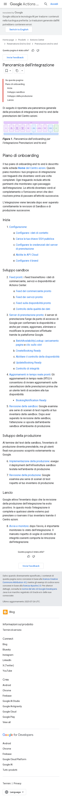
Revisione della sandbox (23, 406)
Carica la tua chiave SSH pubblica (35, 238)
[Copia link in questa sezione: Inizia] (13, 220)
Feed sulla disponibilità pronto (33, 303)
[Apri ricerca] (46, 4)
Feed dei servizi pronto (29, 297)
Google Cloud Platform (14, 759)
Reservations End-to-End (18, 44)
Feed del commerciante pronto (33, 291)
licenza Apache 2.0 (32, 585)
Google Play (9, 717)
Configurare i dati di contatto (32, 232)
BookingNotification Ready (31, 400)
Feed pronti (15, 277)
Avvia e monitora (18, 526)
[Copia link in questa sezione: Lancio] (16, 493)
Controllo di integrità (27, 368)
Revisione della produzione (25, 475)
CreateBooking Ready (28, 350)
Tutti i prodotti (10, 770)
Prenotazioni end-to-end (46, 44)
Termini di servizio (12, 630)
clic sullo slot (34, 344)
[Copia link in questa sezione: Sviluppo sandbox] (32, 271)
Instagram (8, 655)
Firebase (7, 695)
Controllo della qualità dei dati (33, 309)
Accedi (54, 4)
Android (7, 685)
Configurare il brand (27, 260)
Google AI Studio (11, 701)
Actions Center (32, 4)
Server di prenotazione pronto (26, 315)
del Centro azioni (31, 168)
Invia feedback (15, 57)
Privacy (17, 783)
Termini (7, 783)
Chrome (7, 690)
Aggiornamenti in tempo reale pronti (29, 374)
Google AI (8, 764)
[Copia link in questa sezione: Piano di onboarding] (42, 156)
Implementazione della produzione (29, 461)
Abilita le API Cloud (27, 254)
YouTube (7, 670)
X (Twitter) (8, 665)
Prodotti (22, 40)
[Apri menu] (5, 4)
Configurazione (18, 226)
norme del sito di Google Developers (39, 589)
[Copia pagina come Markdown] (17, 70)
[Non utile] (37, 50)
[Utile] (32, 50)
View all (7, 722)
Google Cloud (9, 711)
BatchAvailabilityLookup (29, 340)
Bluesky (7, 649)
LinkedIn (7, 660)
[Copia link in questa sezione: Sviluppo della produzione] (44, 436)
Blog (5, 644)
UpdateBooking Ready (28, 362)
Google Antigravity (12, 706)
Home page (8, 40)
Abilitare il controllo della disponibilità (37, 356)
